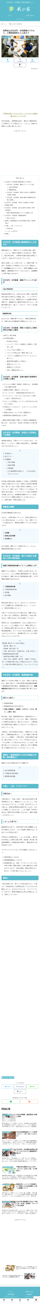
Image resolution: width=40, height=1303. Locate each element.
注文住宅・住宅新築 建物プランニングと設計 (20, 184)
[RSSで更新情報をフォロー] (29, 1101)
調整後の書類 (9, 205)
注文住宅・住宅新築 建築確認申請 (15, 215)
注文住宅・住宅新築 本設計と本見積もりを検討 (19, 202)
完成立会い (10, 228)
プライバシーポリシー (10, 1297)
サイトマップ (29, 1297)
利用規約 (29, 1294)
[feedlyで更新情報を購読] (11, 1101)
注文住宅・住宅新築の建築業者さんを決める (18, 182)
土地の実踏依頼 (13, 187)
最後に (7, 233)
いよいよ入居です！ (13, 231)
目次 (17, 178)
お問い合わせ (29, 1291)
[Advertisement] (20, 90)
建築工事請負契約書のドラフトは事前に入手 (20, 213)
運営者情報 (11, 1294)
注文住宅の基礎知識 (9, 1077)
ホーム (11, 1291)
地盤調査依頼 (12, 189)
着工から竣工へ (11, 218)
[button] (36, 607)
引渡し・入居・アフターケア (13, 226)
